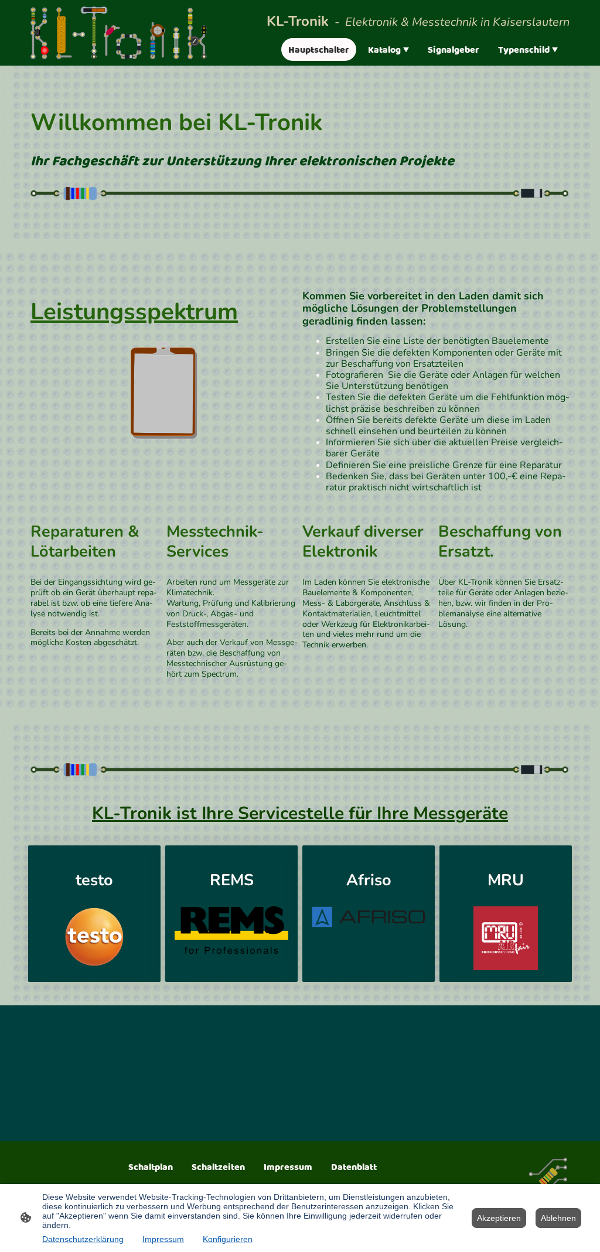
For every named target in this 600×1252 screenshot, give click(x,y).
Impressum (163, 1239)
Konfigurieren (228, 1239)
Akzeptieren (499, 1218)
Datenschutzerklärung (83, 1239)
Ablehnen (558, 1218)
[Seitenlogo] (118, 33)
